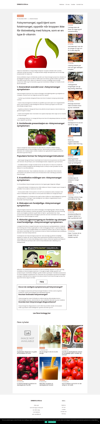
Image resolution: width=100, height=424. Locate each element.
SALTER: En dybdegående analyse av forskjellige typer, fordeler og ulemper (72, 353)
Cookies (73, 4)
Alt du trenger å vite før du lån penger (48, 352)
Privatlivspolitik (52, 422)
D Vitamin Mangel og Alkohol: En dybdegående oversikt (26, 384)
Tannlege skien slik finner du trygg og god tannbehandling (75, 29)
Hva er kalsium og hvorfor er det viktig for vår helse (72, 384)
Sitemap (64, 413)
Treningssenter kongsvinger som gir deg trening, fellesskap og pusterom (75, 87)
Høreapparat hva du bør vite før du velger (75, 124)
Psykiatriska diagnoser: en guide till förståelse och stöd (27, 352)
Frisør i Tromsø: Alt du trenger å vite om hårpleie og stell (74, 235)
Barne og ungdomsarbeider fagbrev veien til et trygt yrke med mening (75, 142)
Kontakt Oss (79, 4)
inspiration (70, 23)
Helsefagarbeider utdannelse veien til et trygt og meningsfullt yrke (74, 161)
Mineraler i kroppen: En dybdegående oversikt (46, 384)
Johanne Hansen (33, 18)
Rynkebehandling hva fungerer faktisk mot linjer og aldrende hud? (75, 216)
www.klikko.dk (37, 414)
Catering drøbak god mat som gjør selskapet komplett (75, 67)
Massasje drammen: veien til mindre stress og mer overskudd (74, 106)
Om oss (68, 4)
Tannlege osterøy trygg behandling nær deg (75, 198)
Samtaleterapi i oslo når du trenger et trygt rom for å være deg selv (75, 48)
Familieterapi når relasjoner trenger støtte (73, 180)
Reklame (61, 4)
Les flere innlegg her (42, 313)
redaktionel (20, 15)
